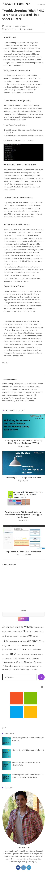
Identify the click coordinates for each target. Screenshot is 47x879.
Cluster (27, 631)
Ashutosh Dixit (9, 379)
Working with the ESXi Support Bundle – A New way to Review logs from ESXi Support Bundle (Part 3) (23, 514)
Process (26, 649)
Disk (4, 636)
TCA (41, 654)
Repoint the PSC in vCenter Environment (23, 551)
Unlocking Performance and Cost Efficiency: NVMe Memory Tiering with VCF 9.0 (23, 441)
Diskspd (9, 636)
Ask (41, 677)
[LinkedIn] (28, 867)
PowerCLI (18, 649)
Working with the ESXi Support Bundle (23, 669)
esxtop (35, 636)
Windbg (9, 666)
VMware (8, 26)
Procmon (5, 654)
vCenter (17, 658)
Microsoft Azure (27, 646)
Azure (36, 627)
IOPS (24, 641)
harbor (11, 641)
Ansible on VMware (22, 626)
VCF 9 (23, 659)
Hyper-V (18, 641)
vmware (35, 658)
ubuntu (9, 659)
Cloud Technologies (15, 631)
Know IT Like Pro (16, 4)
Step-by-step (35, 654)
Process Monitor (35, 649)
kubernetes (34, 641)
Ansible (6, 626)
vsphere (11, 662)
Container (35, 631)
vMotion (29, 659)
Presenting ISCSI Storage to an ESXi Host (23, 477)
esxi (30, 636)
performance (8, 649)
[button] (41, 686)
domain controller (20, 636)
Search (23, 611)
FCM (5, 641)
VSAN (5, 662)
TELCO (4, 659)
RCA (13, 653)
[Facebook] (18, 867)
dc (43, 631)
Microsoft (13, 645)
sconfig (19, 654)
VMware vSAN (20, 26)
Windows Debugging (21, 666)
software (25, 654)
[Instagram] (23, 867)
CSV (40, 631)
